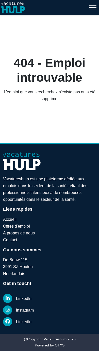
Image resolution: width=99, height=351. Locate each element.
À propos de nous (19, 233)
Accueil (9, 219)
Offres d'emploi (16, 226)
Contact (10, 240)
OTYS (59, 345)
